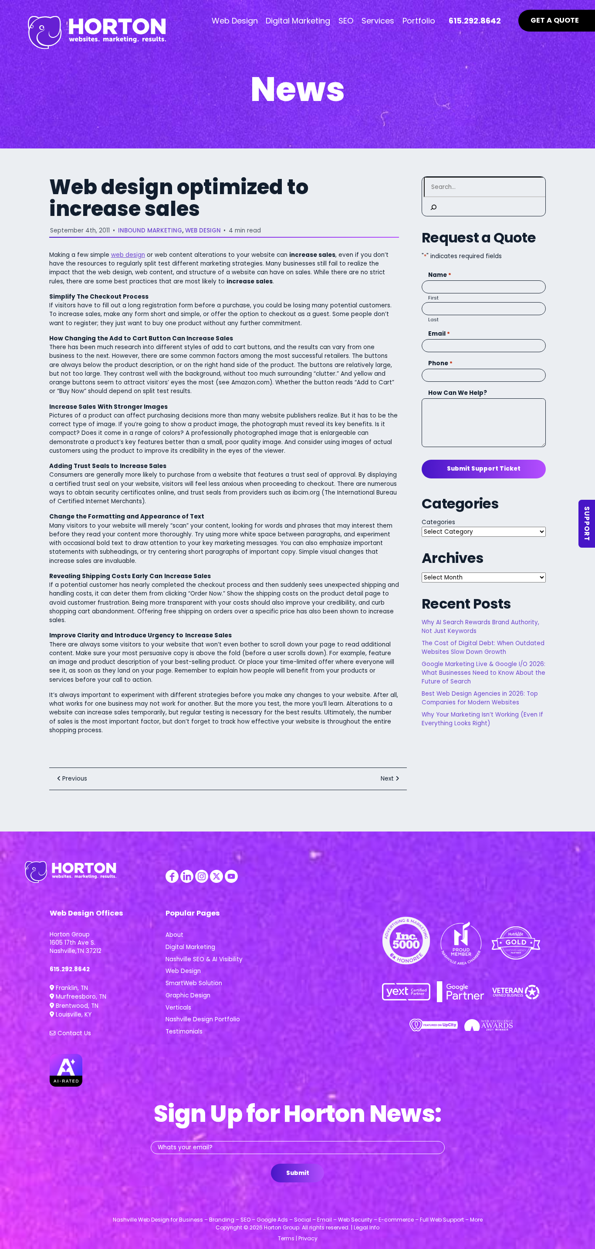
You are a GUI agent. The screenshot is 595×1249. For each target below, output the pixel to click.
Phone (440, 363)
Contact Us (73, 1033)
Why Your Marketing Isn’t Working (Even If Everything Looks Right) (482, 718)
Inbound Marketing (150, 230)
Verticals (178, 1007)
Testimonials (184, 1031)
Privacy (308, 1238)
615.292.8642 (70, 969)
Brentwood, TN (76, 1006)
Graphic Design (188, 995)
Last (433, 319)
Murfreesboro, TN (80, 997)
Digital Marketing (190, 947)
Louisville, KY (72, 1014)
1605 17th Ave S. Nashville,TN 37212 (75, 947)
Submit (297, 1173)
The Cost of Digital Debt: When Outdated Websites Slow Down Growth (483, 647)
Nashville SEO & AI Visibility (204, 959)
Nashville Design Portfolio (203, 1019)
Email (439, 334)
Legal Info (366, 1227)
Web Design (203, 230)
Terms (286, 1238)
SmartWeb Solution (194, 983)
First (433, 297)
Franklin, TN (71, 988)
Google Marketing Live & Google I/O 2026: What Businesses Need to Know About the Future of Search (483, 673)
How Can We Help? (457, 393)
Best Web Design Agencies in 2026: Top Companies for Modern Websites (480, 698)
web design (128, 255)
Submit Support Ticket (484, 469)
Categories (438, 522)
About (174, 935)
